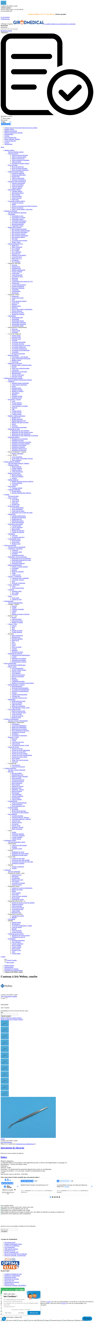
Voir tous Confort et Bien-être (16, 770)
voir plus (66, 1186)
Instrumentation (8, 134)
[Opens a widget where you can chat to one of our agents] (87, 1319)
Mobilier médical (9, 129)
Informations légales (10, 1277)
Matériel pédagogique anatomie (13, 132)
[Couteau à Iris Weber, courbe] (5, 1026)
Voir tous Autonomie (14, 871)
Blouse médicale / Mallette (12, 139)
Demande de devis (9, 1250)
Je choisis (21, 1313)
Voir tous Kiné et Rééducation (17, 665)
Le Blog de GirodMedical (11, 1245)
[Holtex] (6, 991)
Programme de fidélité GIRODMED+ (15, 1285)
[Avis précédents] (18, 1186)
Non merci (8, 1313)
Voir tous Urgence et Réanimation (18, 721)
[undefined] (15, 1189)
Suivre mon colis (9, 1280)
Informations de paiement (11, 1282)
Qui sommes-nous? (10, 1242)
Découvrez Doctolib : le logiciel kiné (15, 1255)
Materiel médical (9, 965)
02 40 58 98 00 (5, 17)
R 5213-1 (64, 1303)
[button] (4, 1319)
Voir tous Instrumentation (15, 602)
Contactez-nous (5, 19)
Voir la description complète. (9, 996)
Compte (3, 956)
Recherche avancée (6, 31)
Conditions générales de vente (13, 1274)
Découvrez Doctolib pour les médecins (15, 1254)
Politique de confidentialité (12, 1275)
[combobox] (9, 29)
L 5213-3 (48, 1301)
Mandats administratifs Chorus (13, 1244)
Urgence (6, 142)
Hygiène (6, 136)
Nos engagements (9, 1247)
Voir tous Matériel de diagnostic (17, 212)
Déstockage (8, 144)
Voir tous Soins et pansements (16, 547)
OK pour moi (34, 1313)
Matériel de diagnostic (10, 131)
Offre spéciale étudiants (11, 1249)
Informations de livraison (11, 1279)
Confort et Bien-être (10, 141)
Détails (3, 1139)
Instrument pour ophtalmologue (13, 970)
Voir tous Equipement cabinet (16, 842)
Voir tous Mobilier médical (16, 152)
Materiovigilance (9, 1284)
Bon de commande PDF (11, 1252)
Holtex (4, 1157)
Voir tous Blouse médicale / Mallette (18, 463)
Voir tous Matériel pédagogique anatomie (20, 380)
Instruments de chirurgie (11, 969)
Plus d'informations (6, 1142)
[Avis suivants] (92, 1186)
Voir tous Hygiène (13, 496)
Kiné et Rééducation (10, 137)
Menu (2, 147)
